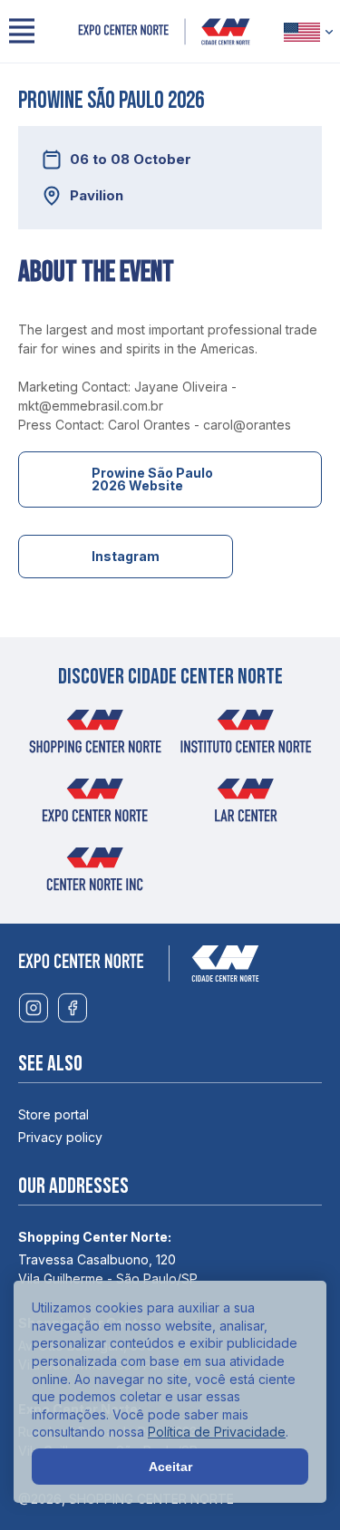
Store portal (53, 1114)
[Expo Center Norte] (164, 32)
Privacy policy (60, 1137)
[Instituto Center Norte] (246, 737)
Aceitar (170, 1466)
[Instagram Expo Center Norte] (33, 1008)
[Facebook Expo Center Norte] (72, 1008)
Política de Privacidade (217, 1431)
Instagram (126, 556)
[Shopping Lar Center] (246, 806)
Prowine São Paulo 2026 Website (152, 479)
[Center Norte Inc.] (95, 874)
